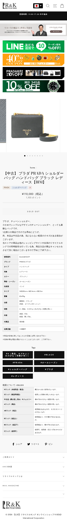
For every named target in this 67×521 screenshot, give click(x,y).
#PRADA (18, 362)
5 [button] (35, 156)
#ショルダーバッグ (18, 369)
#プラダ (49, 369)
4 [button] (33, 156)
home (32, 167)
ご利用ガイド (9, 457)
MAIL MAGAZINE (11, 486)
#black (49, 354)
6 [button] (37, 156)
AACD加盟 (7, 467)
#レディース (17, 376)
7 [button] (40, 156)
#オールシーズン (49, 362)
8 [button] (42, 156)
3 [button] (30, 156)
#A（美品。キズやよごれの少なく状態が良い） (17, 354)
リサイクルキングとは (13, 476)
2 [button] (28, 156)
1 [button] (25, 156)
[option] (33, 125)
